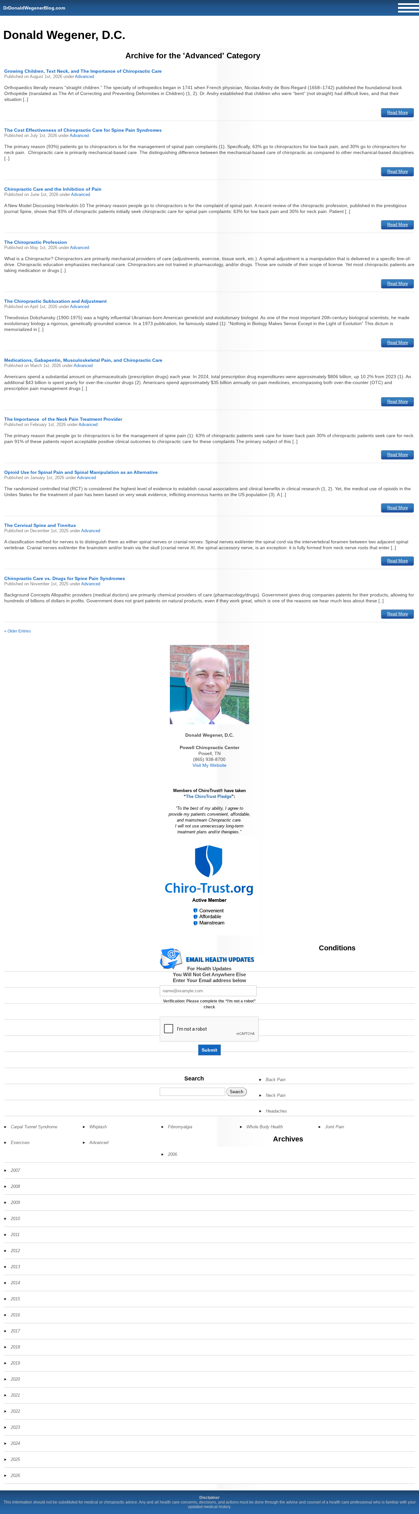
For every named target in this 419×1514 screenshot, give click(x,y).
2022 (15, 1411)
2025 (15, 1459)
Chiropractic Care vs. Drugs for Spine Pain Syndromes (64, 578)
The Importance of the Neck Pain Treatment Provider (63, 419)
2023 (15, 1427)
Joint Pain (334, 1126)
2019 (15, 1363)
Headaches (276, 1111)
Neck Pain (275, 1095)
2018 (15, 1347)
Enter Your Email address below (209, 980)
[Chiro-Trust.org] (209, 886)
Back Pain (275, 1079)
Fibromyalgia (180, 1126)
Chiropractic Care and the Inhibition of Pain (52, 189)
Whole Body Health (264, 1126)
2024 (15, 1443)
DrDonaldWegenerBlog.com (34, 7)
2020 (15, 1379)
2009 (15, 1202)
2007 (15, 1170)
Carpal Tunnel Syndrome (34, 1126)
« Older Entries (17, 631)
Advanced (84, 76)
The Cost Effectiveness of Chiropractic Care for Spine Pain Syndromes (83, 130)
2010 (15, 1218)
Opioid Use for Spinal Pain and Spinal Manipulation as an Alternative (81, 472)
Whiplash (98, 1126)
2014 (15, 1282)
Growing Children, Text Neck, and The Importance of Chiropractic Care (83, 71)
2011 (15, 1234)
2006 (172, 1154)
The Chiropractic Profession (35, 242)
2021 (15, 1395)
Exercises (20, 1142)
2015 (15, 1298)
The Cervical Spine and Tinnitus (40, 525)
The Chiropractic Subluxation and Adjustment (55, 301)
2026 (15, 1475)
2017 (15, 1331)
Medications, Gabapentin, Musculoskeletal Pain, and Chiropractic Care (83, 360)
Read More (397, 112)
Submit (209, 1050)
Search (194, 1078)
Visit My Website (209, 765)
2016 (15, 1314)
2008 (15, 1186)
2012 (15, 1250)
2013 (15, 1266)
